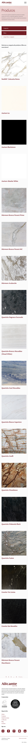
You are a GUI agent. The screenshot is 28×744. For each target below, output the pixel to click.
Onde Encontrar (5, 718)
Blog (3, 721)
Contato (3, 723)
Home (3, 714)
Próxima (20, 677)
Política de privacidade (22, 738)
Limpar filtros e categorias (9, 37)
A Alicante (4, 719)
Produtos (4, 716)
